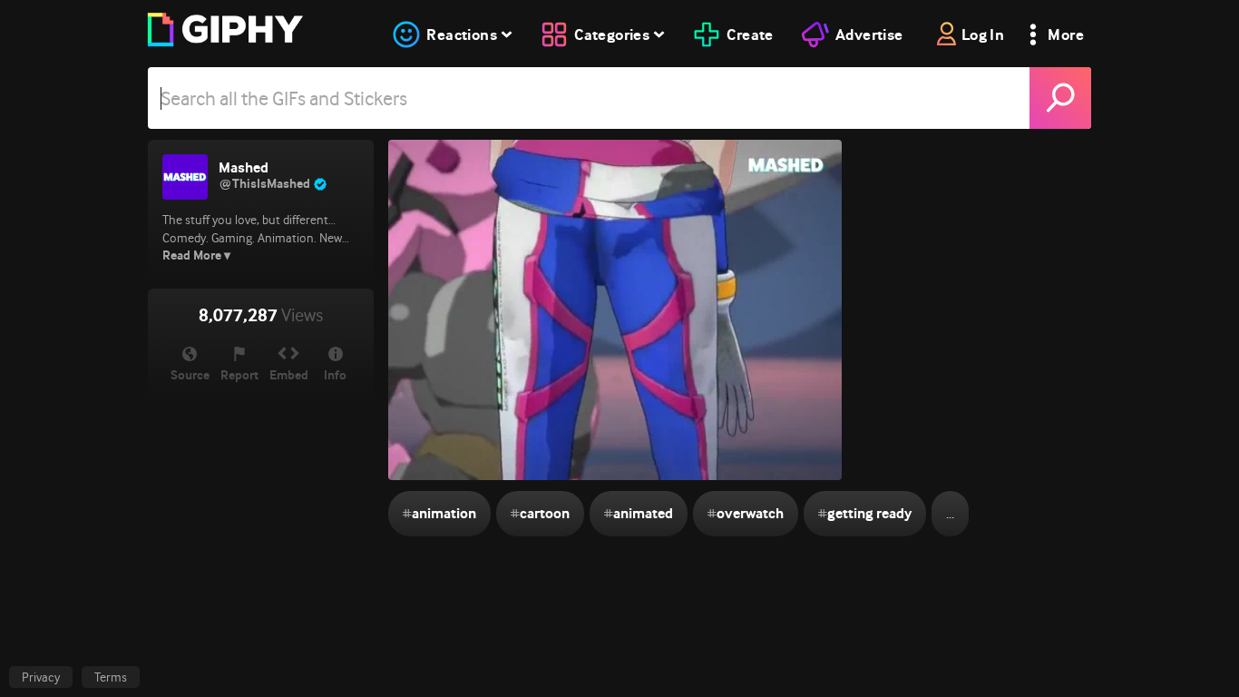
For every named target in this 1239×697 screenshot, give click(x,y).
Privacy (41, 677)
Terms (110, 677)
